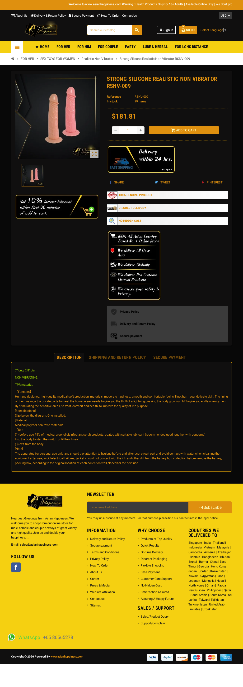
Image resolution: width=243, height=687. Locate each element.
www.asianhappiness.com (67, 656)
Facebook (16, 567)
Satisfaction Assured (155, 592)
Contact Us (129, 15)
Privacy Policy (99, 559)
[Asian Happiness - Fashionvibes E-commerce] (41, 30)
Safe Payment (150, 572)
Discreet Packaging (154, 559)
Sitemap (95, 605)
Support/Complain (153, 623)
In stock (112, 101)
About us (96, 572)
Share (118, 182)
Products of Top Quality (156, 539)
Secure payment (101, 545)
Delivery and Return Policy (107, 539)
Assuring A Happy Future (157, 599)
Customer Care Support (156, 579)
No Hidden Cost (151, 585)
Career (94, 579)
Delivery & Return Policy (49, 15)
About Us (21, 15)
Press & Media (100, 585)
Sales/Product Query (154, 616)
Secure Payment (83, 15)
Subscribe (212, 507)
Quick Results (150, 545)
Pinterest (214, 182)
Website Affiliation (102, 592)
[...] (28, 537)
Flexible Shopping (152, 565)
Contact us (97, 599)
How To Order (109, 15)
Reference (114, 96)
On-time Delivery (152, 552)
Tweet (165, 182)
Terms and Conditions (104, 552)
